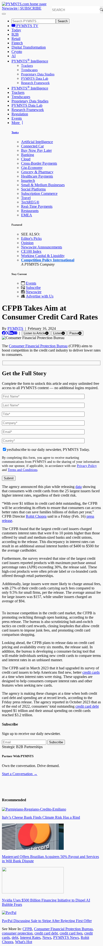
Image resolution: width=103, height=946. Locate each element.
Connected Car (32, 146)
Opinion (27, 243)
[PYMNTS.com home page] (24, 4)
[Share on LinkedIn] (11, 333)
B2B (15, 34)
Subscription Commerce (39, 193)
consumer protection (17, 933)
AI (13, 56)
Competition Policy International (47, 260)
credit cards (91, 672)
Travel (26, 198)
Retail (15, 39)
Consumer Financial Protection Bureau (38, 346)
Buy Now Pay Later (36, 150)
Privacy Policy (87, 466)
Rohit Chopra (36, 516)
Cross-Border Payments (39, 163)
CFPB (27, 929)
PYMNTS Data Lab (34, 78)
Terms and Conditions (22, 470)
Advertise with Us (39, 296)
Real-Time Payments (36, 206)
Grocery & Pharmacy (37, 172)
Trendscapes (29, 70)
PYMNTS (15, 328)
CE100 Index (31, 251)
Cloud (25, 159)
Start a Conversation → (19, 774)
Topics (15, 132)
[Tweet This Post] (8, 333)
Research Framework (35, 83)
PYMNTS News (66, 937)
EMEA (26, 215)
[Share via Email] (15, 333)
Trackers (27, 65)
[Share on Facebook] (4, 333)
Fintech (17, 43)
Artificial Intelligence (37, 142)
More (16, 123)
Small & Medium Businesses (43, 185)
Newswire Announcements (41, 247)
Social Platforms (33, 189)
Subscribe (33, 287)
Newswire (9, 8)
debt (15, 937)
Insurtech (28, 181)
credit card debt (87, 706)
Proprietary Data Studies (37, 74)
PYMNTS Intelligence (29, 61)
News (46, 937)
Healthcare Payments (37, 176)
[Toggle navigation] (4, 14)
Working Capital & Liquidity (43, 256)
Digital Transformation (28, 47)
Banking (27, 155)
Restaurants (30, 211)
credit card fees (71, 933)
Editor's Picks (31, 238)
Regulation (19, 114)
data (78, 487)
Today (16, 30)
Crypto (16, 52)
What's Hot (23, 942)
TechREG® (30, 202)
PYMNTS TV (26, 26)
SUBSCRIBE (30, 8)
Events (16, 118)
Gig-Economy (32, 168)
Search (63, 21)
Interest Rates (30, 937)
